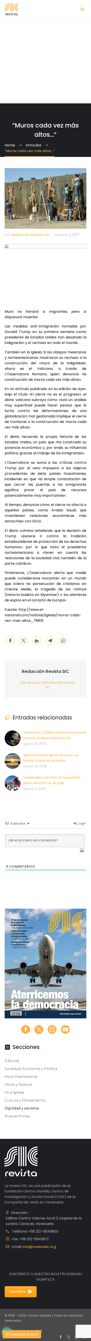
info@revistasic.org (39, 1246)
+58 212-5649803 (43, 1231)
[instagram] (52, 1029)
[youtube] (65, 1029)
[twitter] (38, 1029)
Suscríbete (17, 1291)
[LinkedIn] (36, 640)
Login (81, 823)
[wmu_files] (82, 850)
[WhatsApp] (63, 640)
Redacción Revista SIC (30, 234)
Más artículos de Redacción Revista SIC (47, 685)
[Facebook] (10, 640)
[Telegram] (50, 640)
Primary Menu (82, 9)
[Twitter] (23, 640)
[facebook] (25, 1029)
